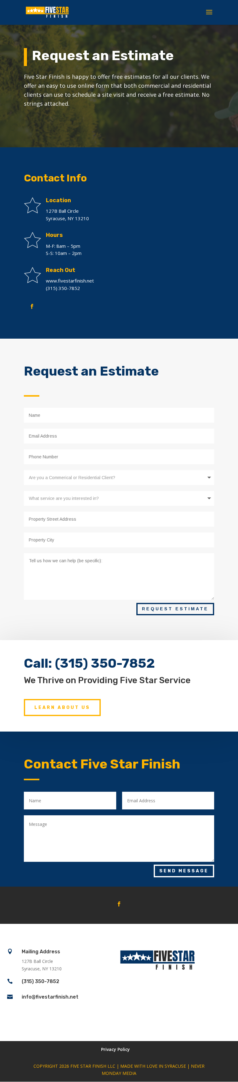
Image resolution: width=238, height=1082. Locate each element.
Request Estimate (175, 608)
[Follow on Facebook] (32, 306)
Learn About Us (62, 707)
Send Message (184, 871)
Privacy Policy (115, 1049)
